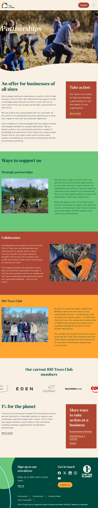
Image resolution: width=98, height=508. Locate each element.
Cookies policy (38, 496)
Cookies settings (54, 496)
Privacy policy (23, 496)
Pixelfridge (84, 504)
